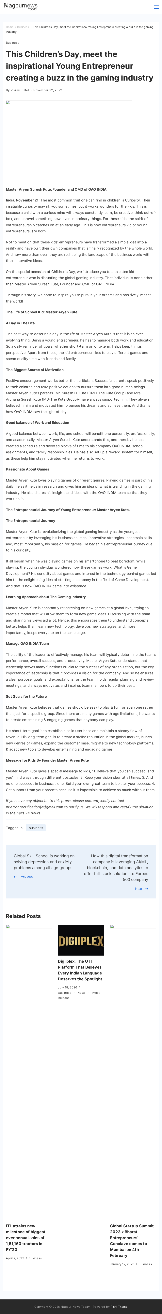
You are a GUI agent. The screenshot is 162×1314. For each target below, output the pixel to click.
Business (12, 43)
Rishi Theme (119, 1306)
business (36, 828)
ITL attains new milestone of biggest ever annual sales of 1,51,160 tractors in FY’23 (25, 1238)
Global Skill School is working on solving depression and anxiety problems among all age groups (44, 862)
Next (138, 889)
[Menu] (156, 7)
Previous (26, 877)
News (82, 993)
